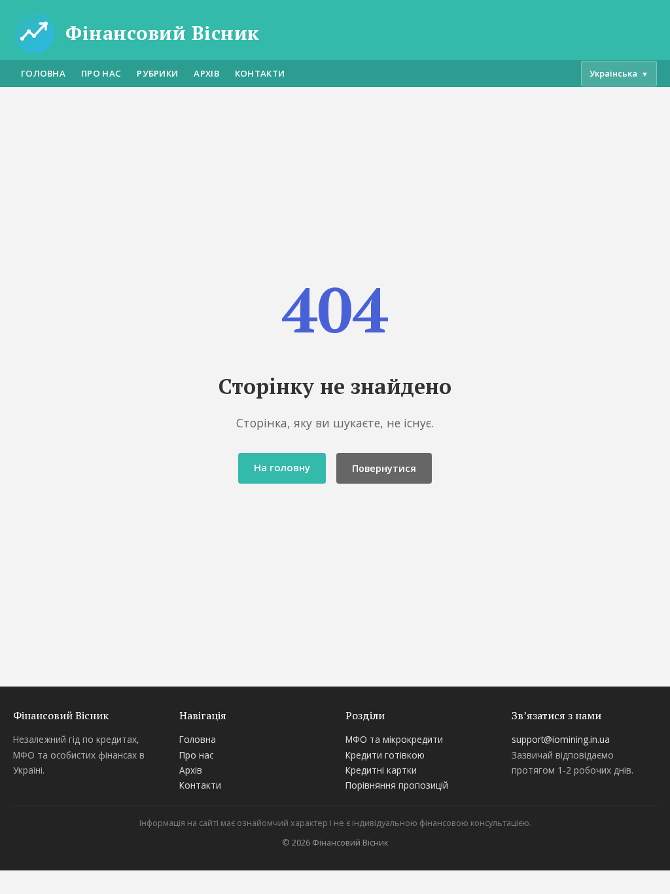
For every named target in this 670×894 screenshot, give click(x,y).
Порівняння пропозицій (396, 785)
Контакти (260, 73)
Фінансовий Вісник (162, 33)
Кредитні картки (381, 770)
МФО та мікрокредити (394, 739)
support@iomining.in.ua (561, 739)
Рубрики (157, 73)
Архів (206, 73)
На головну (282, 467)
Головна (43, 73)
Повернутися (384, 468)
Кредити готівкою (385, 755)
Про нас (101, 73)
